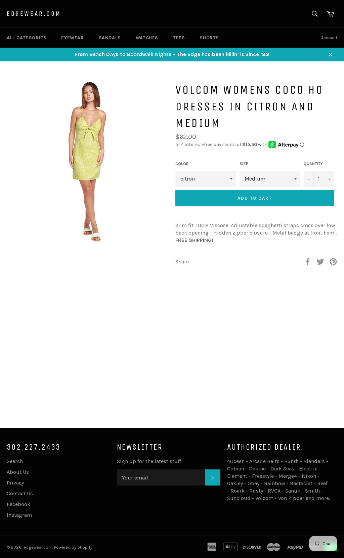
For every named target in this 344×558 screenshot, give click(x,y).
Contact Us (20, 493)
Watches (147, 38)
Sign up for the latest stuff (149, 461)
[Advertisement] (172, 366)
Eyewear (72, 38)
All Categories (26, 38)
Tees (179, 38)
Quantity (313, 163)
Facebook (18, 504)
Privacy (15, 482)
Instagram (19, 515)
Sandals (110, 38)
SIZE (244, 163)
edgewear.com (34, 13)
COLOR (181, 163)
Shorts (209, 38)
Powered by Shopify (73, 547)
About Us (18, 472)
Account (329, 37)
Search (15, 461)
